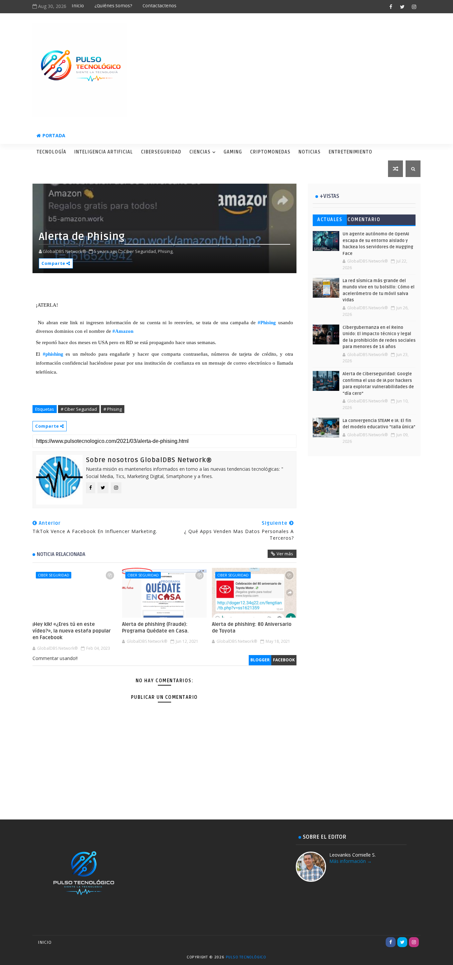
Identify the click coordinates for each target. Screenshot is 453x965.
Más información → (350, 861)
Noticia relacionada (61, 554)
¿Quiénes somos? (113, 6)
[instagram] (414, 7)
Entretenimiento (350, 152)
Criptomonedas (270, 152)
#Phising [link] (267, 322)
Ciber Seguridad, (140, 251)
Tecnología (51, 152)
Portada (53, 135)
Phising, (165, 251)
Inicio (78, 6)
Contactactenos (159, 6)
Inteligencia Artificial (103, 152)
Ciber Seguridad (53, 575)
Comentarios (364, 221)
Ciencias (200, 152)
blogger (260, 660)
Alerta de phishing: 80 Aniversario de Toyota (251, 627)
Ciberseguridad (161, 152)
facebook (284, 660)
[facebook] (391, 7)
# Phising (112, 409)
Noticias (309, 152)
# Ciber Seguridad (79, 409)
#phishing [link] (53, 354)
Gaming (233, 152)
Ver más (285, 554)
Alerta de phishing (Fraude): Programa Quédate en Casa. (155, 627)
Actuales (329, 219)
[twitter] (402, 7)
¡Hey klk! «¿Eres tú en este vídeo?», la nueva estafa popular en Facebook (71, 631)
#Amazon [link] (122, 331)
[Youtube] (379, 942)
